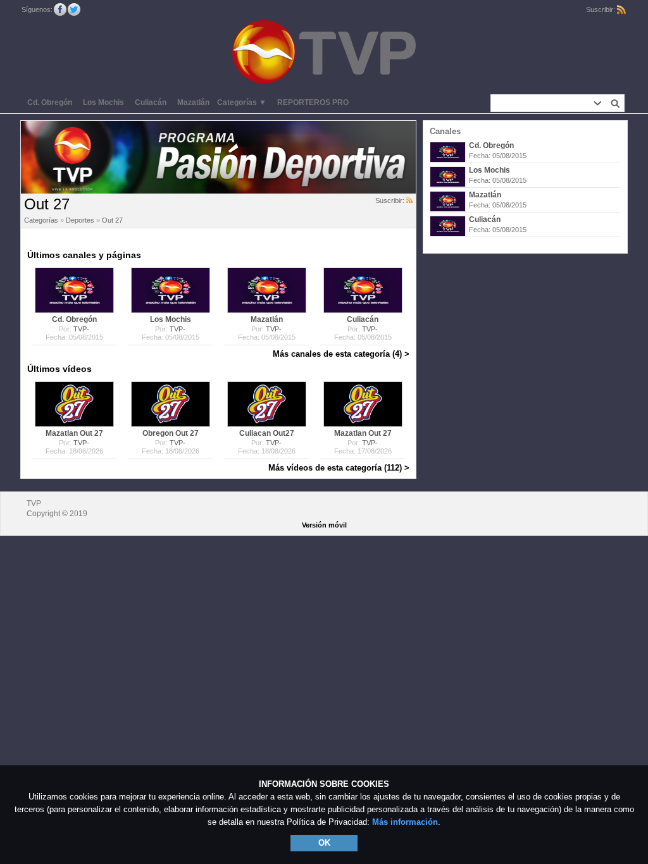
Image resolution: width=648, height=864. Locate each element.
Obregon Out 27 (170, 433)
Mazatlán (485, 194)
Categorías (41, 220)
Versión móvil (324, 525)
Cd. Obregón (491, 145)
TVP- (81, 329)
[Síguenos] (60, 9)
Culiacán (485, 219)
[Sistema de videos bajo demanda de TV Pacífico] (72, 290)
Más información (405, 822)
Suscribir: (390, 200)
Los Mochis (489, 170)
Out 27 (112, 220)
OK (324, 843)
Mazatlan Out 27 (74, 433)
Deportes (80, 220)
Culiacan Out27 (266, 433)
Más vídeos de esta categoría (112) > (338, 467)
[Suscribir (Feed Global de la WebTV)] (621, 9)
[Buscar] (615, 103)
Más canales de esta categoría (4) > (341, 354)
